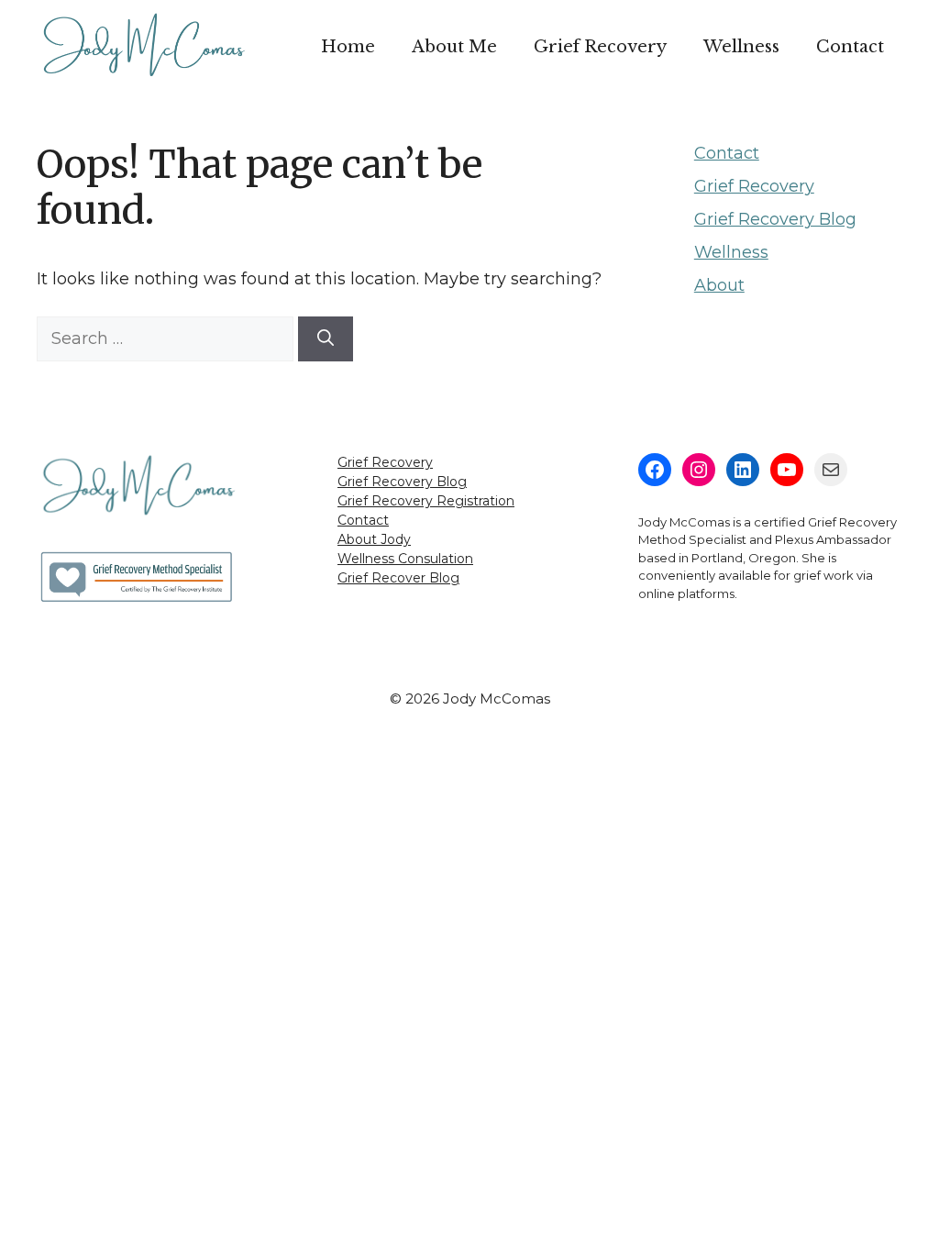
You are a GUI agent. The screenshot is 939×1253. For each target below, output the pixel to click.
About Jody (374, 539)
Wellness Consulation (405, 558)
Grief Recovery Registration (425, 501)
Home (348, 47)
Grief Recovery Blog (775, 219)
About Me (454, 47)
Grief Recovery (600, 47)
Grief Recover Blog (398, 578)
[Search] (325, 338)
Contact (850, 47)
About (719, 285)
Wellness (741, 47)
